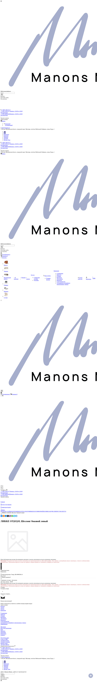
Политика (3, 632)
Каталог (3, 606)
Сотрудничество (5, 621)
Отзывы (3, 616)
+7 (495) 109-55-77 (5, 110)
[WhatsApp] (12, 516)
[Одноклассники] (4, 516)
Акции (2, 607)
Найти (2, 675)
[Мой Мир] (6, 516)
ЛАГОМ (36, 511)
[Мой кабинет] (1, 392)
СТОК (59, 511)
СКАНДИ (50, 511)
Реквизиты (3, 633)
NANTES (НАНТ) (24, 511)
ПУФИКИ (16, 511)
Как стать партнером (6, 628)
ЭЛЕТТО (63, 511)
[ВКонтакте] (1, 516)
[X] (8, 516)
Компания (3, 610)
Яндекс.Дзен (7, 140)
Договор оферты (5, 644)
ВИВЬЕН (31, 511)
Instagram (6, 135)
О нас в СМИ (4, 639)
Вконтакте (6, 134)
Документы (4, 618)
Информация (4, 624)
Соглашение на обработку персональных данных (13, 622)
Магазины (3, 627)
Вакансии (3, 620)
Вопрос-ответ (4, 643)
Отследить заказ (5, 637)
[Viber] (10, 516)
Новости (3, 614)
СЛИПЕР (55, 511)
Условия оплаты (5, 640)
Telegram (6, 137)
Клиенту (3, 635)
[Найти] (2, 95)
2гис (5, 131)
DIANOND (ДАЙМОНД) (7, 511)
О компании (4, 613)
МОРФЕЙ (40, 511)
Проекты (3, 631)
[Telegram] (16, 516)
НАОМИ (45, 511)
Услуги (2, 609)
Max (5, 133)
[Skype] (14, 516)
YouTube (6, 138)
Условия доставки (5, 642)
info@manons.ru (6, 127)
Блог (2, 629)
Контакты (3, 617)
